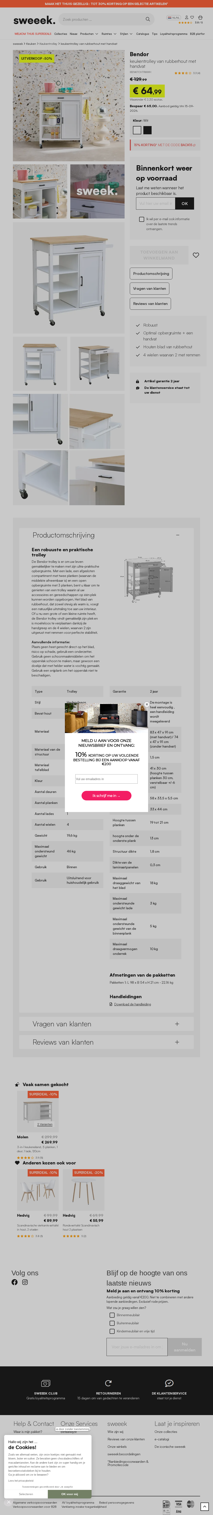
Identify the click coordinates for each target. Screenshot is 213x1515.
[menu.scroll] (205, 1507)
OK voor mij (69, 1494)
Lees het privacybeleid (20, 1480)
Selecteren (26, 1494)
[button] (9, 1502)
